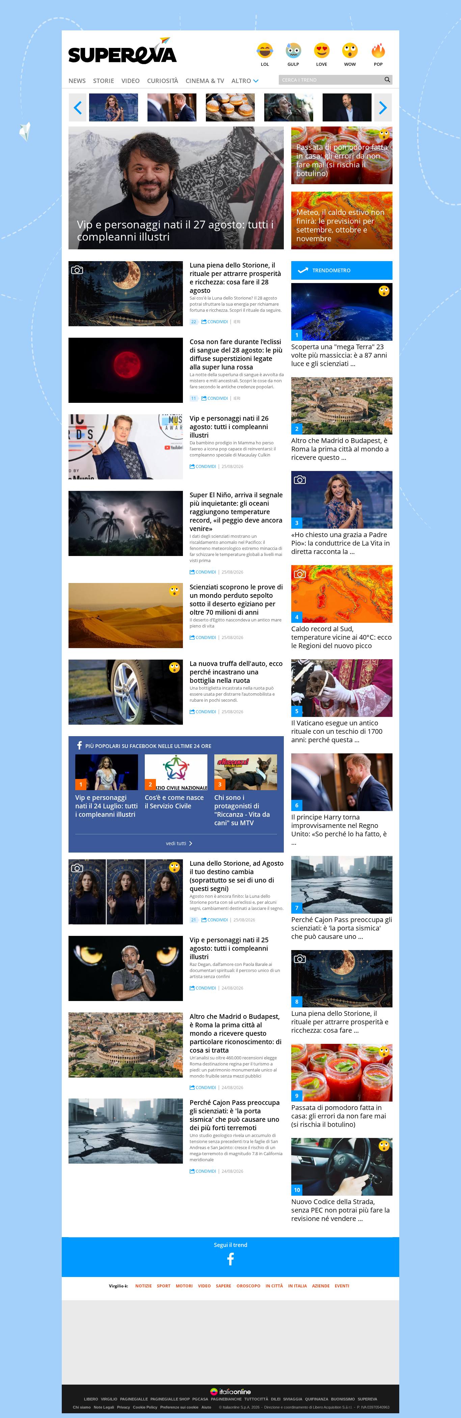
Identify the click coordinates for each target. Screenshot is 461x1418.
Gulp (293, 64)
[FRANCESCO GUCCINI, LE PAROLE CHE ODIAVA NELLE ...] (288, 107)
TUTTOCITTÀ (256, 1399)
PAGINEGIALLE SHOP (170, 1399)
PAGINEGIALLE (134, 1399)
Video (130, 81)
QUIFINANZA (316, 1399)
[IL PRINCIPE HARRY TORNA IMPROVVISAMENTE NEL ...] (171, 107)
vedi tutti (176, 843)
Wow (350, 64)
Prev (77, 107)
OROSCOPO (249, 1286)
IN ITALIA (297, 1286)
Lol (265, 64)
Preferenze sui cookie (179, 1407)
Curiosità (162, 81)
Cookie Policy (145, 1407)
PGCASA (200, 1399)
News (77, 81)
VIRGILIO (109, 1399)
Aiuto (206, 1407)
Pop (378, 64)
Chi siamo (82, 1407)
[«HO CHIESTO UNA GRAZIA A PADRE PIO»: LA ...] (113, 107)
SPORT (163, 1286)
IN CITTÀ (274, 1286)
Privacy (123, 1407)
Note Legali (104, 1407)
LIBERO (91, 1399)
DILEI (275, 1399)
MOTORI (184, 1286)
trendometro (332, 270)
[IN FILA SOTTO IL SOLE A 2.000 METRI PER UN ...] (230, 107)
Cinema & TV (205, 81)
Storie (103, 81)
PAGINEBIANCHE (226, 1399)
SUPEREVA (367, 1399)
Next (383, 107)
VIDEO (204, 1286)
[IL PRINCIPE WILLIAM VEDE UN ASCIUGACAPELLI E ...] (347, 107)
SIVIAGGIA (292, 1399)
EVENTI (342, 1286)
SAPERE (223, 1286)
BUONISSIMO (343, 1399)
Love (321, 64)
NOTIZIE (143, 1286)
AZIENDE (321, 1286)
